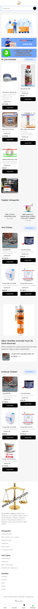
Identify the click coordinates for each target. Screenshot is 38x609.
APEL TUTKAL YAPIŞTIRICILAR (24, 132)
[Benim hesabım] (36, 3)
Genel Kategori (6, 131)
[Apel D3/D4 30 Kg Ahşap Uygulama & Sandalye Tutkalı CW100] (10, 120)
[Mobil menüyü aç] (3, 3)
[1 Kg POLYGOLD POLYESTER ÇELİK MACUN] (28, 240)
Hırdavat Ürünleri (7, 94)
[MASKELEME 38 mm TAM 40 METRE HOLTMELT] (10, 153)
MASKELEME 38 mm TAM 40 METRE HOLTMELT (9, 160)
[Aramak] (34, 8)
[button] (10, 108)
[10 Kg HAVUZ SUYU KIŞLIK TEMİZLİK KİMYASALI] (28, 274)
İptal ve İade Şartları (7, 565)
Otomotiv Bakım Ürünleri (27, 252)
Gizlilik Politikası (6, 558)
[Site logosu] (19, 3)
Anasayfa (4, 576)
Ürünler (3, 589)
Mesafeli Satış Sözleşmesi (9, 568)
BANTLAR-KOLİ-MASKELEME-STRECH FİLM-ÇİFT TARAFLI (10, 162)
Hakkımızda (4, 561)
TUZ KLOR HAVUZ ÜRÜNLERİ (10, 285)
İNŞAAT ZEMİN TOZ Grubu (9, 95)
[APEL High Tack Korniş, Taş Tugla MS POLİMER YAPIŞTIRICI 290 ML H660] (28, 120)
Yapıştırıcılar (4, 543)
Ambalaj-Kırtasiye (6, 534)
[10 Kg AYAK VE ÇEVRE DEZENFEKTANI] (10, 274)
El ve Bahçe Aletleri (7, 550)
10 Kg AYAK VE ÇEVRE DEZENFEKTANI (9, 284)
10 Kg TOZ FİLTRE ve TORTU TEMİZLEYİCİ (9, 460)
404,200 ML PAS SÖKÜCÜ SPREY (25, 89)
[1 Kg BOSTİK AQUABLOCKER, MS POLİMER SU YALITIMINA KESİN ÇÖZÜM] (10, 240)
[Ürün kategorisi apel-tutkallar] (10, 212)
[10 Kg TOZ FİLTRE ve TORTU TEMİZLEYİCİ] (10, 450)
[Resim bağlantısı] (15, 496)
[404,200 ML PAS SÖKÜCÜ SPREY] (28, 75)
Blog (2, 583)
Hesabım (4, 580)
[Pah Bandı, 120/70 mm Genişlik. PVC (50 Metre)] (10, 77)
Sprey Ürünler (24, 91)
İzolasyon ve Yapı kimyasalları (7, 98)
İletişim (3, 586)
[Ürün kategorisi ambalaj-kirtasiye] (28, 212)
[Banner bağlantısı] (9, 185)
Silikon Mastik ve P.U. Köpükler (26, 134)
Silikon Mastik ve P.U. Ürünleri (10, 537)
